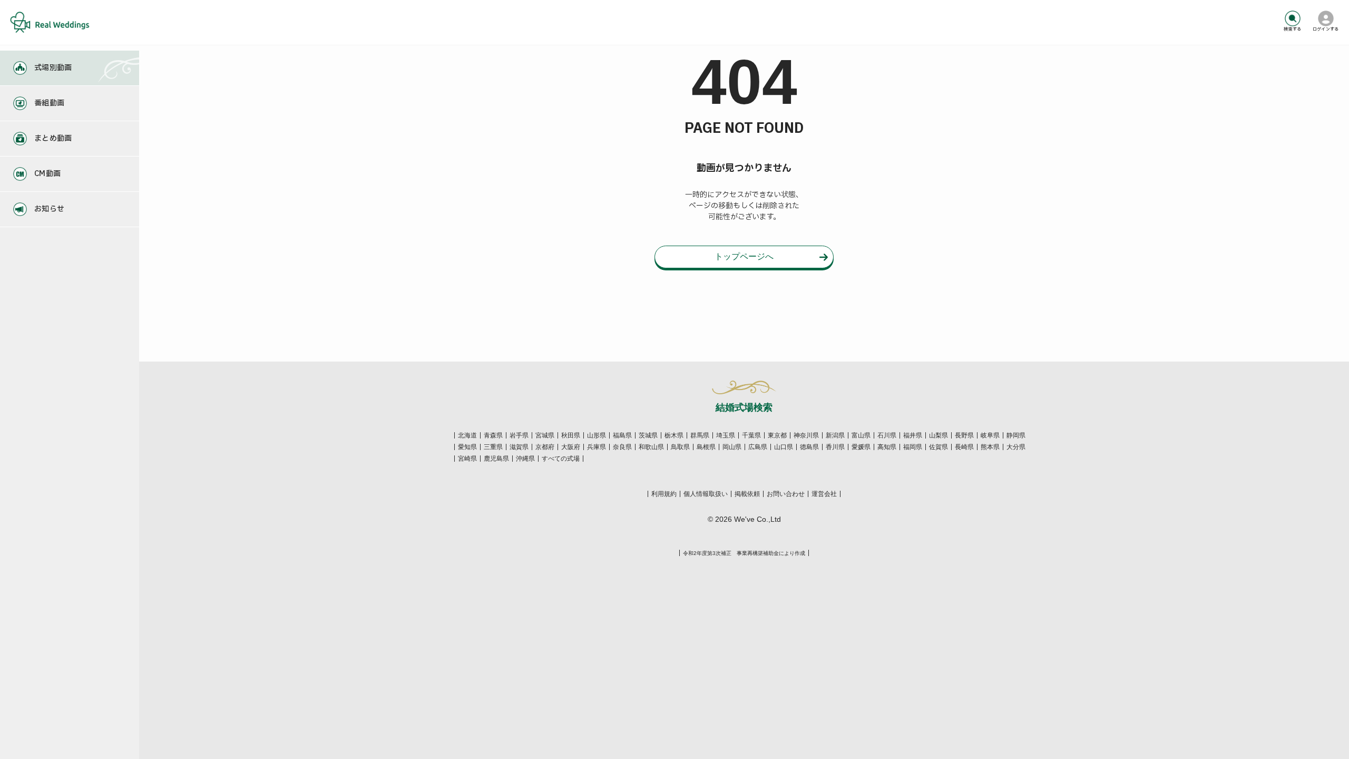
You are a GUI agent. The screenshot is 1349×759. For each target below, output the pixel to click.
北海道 (467, 435)
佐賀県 (938, 447)
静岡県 (1015, 435)
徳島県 (809, 447)
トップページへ (744, 256)
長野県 (964, 435)
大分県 (1015, 447)
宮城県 (544, 435)
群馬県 (699, 435)
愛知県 (467, 447)
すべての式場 (561, 458)
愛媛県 (861, 447)
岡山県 (731, 447)
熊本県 (990, 447)
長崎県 (964, 447)
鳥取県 (680, 447)
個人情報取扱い (705, 494)
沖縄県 (525, 458)
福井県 (912, 435)
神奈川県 (806, 435)
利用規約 (664, 494)
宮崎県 (467, 458)
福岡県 (912, 447)
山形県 (596, 435)
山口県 (783, 447)
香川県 (835, 447)
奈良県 (622, 447)
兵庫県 (596, 447)
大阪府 (570, 447)
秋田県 (570, 435)
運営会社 (824, 494)
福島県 (622, 435)
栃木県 (673, 435)
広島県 (757, 447)
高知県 (886, 447)
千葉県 (751, 435)
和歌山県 (651, 447)
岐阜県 (990, 435)
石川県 (886, 435)
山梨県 (938, 435)
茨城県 (648, 435)
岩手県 (519, 435)
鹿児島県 (496, 458)
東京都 (777, 435)
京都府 (544, 447)
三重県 (493, 447)
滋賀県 (519, 447)
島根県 (706, 447)
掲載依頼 (747, 494)
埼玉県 (725, 435)
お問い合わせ (786, 494)
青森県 (493, 435)
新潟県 (835, 435)
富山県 (861, 435)
